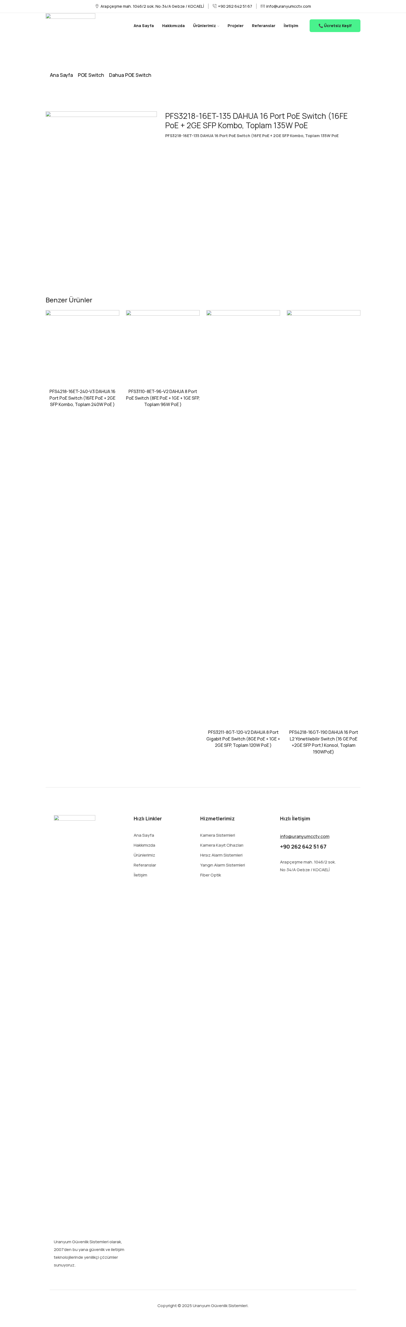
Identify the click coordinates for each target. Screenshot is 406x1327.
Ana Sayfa (144, 25)
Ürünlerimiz (204, 25)
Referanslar (263, 25)
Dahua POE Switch (130, 75)
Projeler (236, 25)
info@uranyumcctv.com (304, 836)
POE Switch (91, 75)
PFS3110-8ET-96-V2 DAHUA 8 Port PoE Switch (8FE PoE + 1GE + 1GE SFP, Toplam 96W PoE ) (163, 398)
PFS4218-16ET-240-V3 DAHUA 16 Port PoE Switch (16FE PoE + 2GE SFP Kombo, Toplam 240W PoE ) (82, 398)
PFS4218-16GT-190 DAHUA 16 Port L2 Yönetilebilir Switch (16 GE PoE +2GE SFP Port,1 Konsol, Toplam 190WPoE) (323, 742)
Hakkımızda (173, 25)
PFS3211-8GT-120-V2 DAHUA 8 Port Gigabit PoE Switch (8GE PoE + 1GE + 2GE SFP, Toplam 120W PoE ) (243, 738)
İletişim (291, 25)
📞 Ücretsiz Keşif (335, 25)
